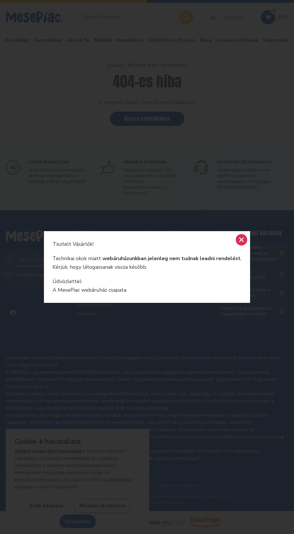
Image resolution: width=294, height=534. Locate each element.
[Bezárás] (241, 239)
